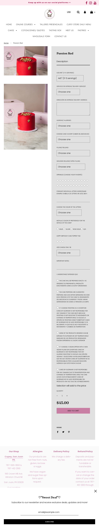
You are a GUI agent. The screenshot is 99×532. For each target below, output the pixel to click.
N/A (84, 229)
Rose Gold (77, 229)
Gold (61, 229)
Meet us (70, 30)
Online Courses (24, 24)
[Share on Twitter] (63, 432)
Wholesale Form (41, 36)
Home (9, 24)
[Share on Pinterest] (69, 432)
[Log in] (85, 12)
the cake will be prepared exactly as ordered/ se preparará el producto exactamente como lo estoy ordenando (72, 283)
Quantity (60, 391)
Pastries (82, 30)
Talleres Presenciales (51, 24)
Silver (68, 229)
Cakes (11, 30)
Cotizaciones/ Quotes (33, 30)
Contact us (61, 36)
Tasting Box (55, 30)
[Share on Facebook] (58, 432)
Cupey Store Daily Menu (79, 24)
